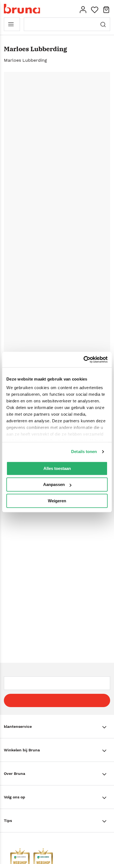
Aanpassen (54, 484)
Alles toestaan (57, 468)
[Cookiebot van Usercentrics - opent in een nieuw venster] (83, 359)
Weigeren (57, 500)
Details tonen (84, 451)
